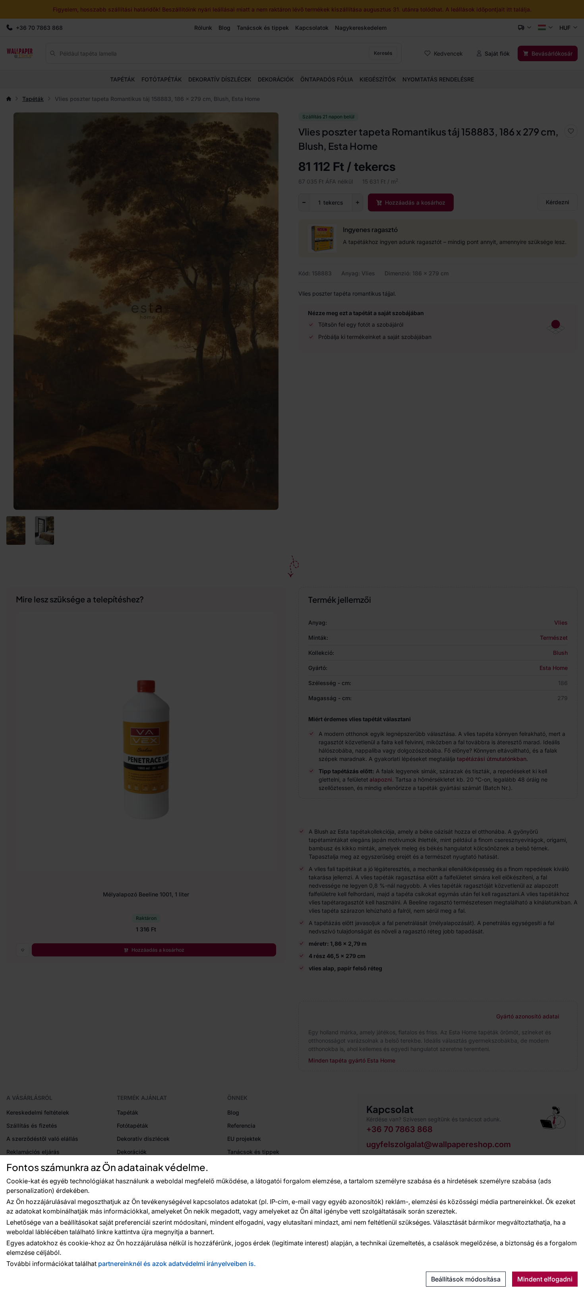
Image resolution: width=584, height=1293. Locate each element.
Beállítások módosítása (466, 1279)
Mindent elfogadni (544, 1279)
